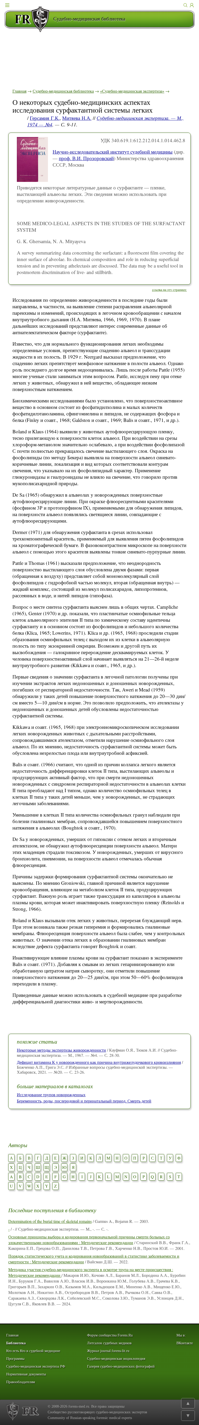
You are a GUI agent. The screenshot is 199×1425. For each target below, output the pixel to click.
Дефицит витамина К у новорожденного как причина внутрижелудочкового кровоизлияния (99, 1062)
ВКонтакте (184, 1343)
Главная (19, 91)
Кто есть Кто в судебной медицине (33, 1351)
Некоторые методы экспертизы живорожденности (61, 1050)
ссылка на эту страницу (169, 289)
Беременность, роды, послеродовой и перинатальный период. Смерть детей (84, 1101)
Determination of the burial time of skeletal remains (50, 1221)
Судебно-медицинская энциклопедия (116, 1359)
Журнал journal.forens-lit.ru (108, 1351)
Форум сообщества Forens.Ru (110, 1335)
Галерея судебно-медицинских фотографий (121, 1366)
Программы (15, 1359)
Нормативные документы (26, 1374)
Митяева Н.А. (76, 118)
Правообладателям (20, 1382)
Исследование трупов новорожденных (51, 1094)
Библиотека (16, 1343)
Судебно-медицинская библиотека (63, 91)
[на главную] (28, 19)
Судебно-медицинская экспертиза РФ (35, 1366)
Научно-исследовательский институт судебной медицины (113, 151)
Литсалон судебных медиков (109, 1343)
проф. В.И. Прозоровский (86, 158)
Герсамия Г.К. (45, 118)
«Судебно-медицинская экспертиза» (132, 91)
